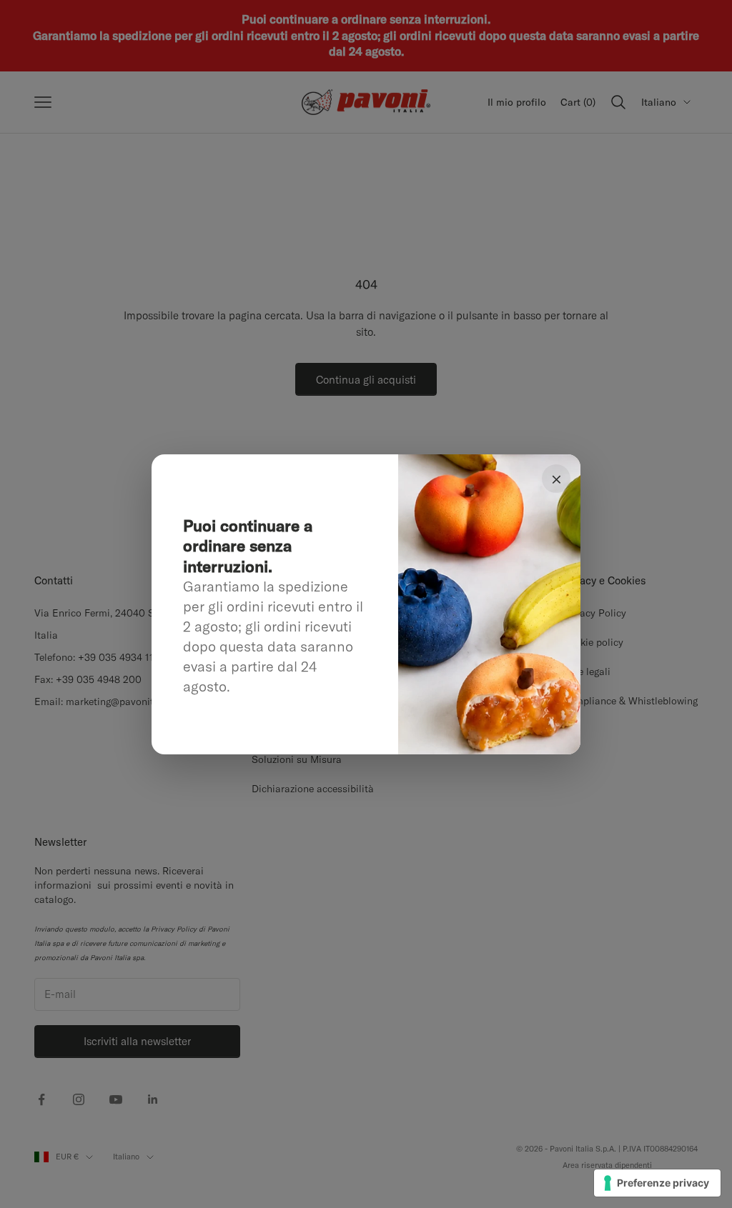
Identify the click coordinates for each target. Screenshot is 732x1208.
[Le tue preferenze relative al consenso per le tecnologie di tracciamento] (657, 1183)
